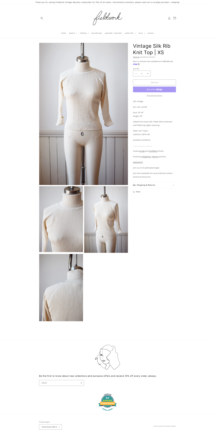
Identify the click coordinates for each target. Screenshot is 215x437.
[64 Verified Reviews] (107, 412)
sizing (142, 151)
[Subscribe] (81, 383)
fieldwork (161, 426)
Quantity (136, 69)
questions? (138, 162)
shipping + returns (150, 156)
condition (153, 151)
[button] (42, 18)
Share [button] (138, 192)
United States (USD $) (49, 427)
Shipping (136, 57)
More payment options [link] (154, 95)
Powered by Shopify (170, 426)
